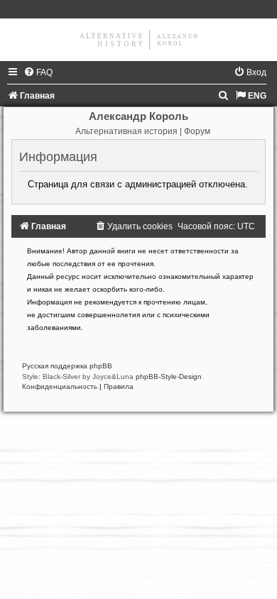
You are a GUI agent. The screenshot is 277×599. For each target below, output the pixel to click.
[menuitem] (38, 72)
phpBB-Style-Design (169, 376)
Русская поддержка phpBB (67, 366)
